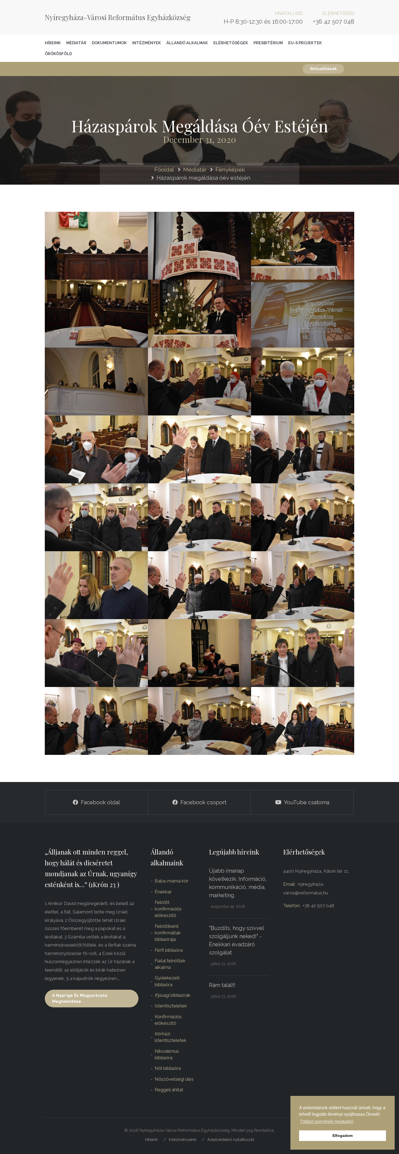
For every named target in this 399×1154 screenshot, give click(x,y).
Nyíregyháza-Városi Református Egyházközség (118, 17)
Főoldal (164, 169)
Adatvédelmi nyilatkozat (230, 1139)
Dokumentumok (109, 42)
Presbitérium (268, 42)
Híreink (53, 42)
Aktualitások (323, 68)
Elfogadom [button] (342, 1135)
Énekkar (163, 891)
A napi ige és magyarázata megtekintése (79, 998)
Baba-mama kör (172, 881)
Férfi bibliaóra (169, 950)
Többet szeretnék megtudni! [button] (326, 1121)
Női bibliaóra (168, 1068)
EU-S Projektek (305, 42)
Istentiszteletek (171, 1005)
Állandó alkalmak (187, 42)
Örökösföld (58, 53)
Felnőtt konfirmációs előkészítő (168, 909)
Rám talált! (222, 985)
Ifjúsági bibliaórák (173, 995)
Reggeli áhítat (169, 1089)
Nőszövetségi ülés (174, 1079)
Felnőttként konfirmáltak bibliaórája (168, 932)
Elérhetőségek (230, 42)
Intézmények (146, 42)
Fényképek (230, 169)
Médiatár (76, 42)
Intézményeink (183, 1139)
